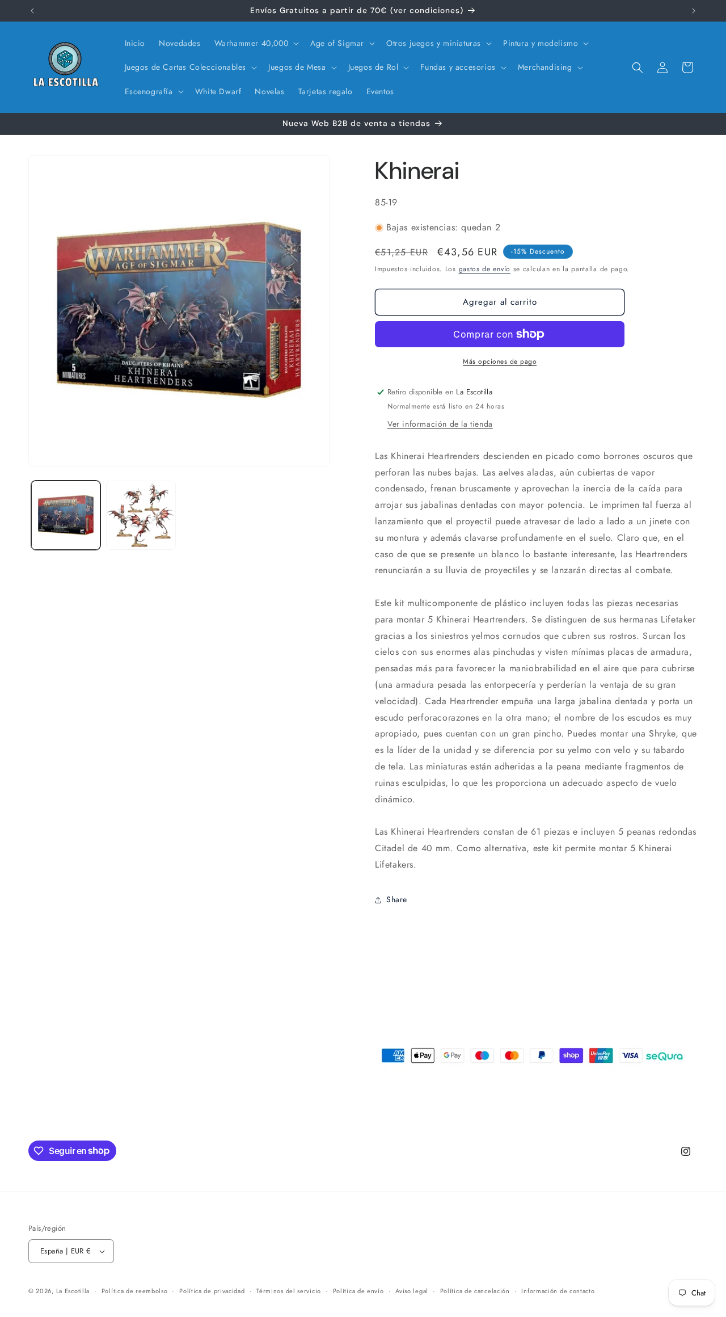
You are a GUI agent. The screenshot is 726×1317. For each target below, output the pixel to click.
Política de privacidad (211, 1290)
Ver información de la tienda (440, 424)
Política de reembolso (135, 1290)
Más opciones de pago (500, 361)
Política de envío (358, 1290)
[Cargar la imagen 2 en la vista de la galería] (140, 515)
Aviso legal (411, 1290)
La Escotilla (73, 1290)
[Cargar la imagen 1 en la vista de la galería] (65, 515)
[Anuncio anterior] (32, 11)
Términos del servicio (288, 1290)
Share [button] (396, 899)
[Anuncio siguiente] (693, 11)
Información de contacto (557, 1290)
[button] (256, 43)
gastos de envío (485, 269)
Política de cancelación (475, 1290)
